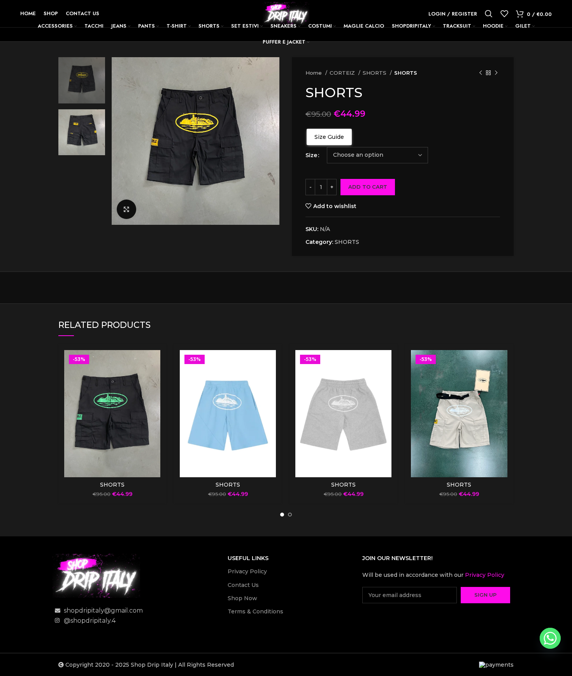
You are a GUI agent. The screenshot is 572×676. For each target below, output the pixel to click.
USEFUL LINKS (248, 558)
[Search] (489, 13)
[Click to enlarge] (126, 209)
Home (314, 73)
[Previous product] (480, 73)
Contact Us (243, 584)
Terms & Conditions (255, 611)
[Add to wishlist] (154, 380)
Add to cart (367, 187)
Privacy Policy (247, 571)
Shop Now (242, 598)
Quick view (154, 362)
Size (311, 155)
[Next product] (496, 73)
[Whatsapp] (550, 638)
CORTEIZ (343, 73)
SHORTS (375, 73)
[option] (81, 80)
